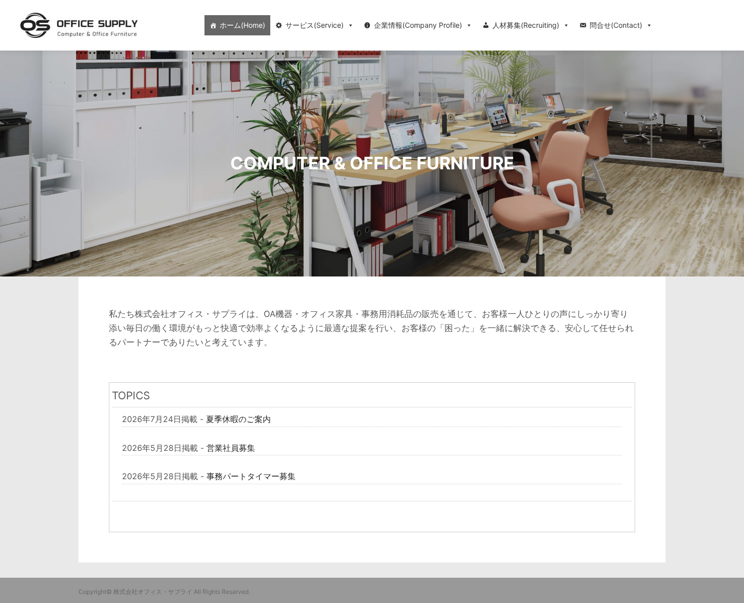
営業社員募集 (230, 448)
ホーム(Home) (242, 25)
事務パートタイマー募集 (251, 476)
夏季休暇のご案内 (238, 419)
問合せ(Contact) (616, 25)
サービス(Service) (314, 25)
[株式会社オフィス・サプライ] (79, 25)
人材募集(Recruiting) (525, 25)
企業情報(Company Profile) (418, 25)
